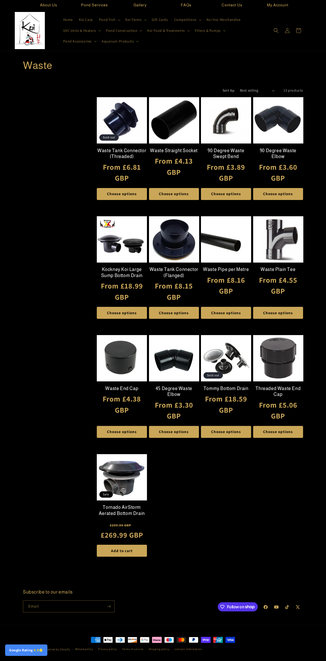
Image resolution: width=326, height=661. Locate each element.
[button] (109, 19)
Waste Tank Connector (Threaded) (121, 153)
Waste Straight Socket (174, 150)
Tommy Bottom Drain (226, 388)
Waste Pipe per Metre (226, 269)
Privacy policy (107, 649)
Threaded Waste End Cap (278, 391)
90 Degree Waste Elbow (278, 153)
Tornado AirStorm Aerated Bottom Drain (122, 510)
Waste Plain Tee (278, 269)
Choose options (122, 193)
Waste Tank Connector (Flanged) (174, 272)
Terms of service (132, 649)
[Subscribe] (108, 606)
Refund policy (84, 649)
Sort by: (229, 90)
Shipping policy (159, 649)
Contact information (188, 649)
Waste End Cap (121, 388)
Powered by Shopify (57, 649)
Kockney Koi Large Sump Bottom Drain (122, 272)
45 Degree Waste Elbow (174, 391)
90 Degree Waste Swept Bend (226, 153)
